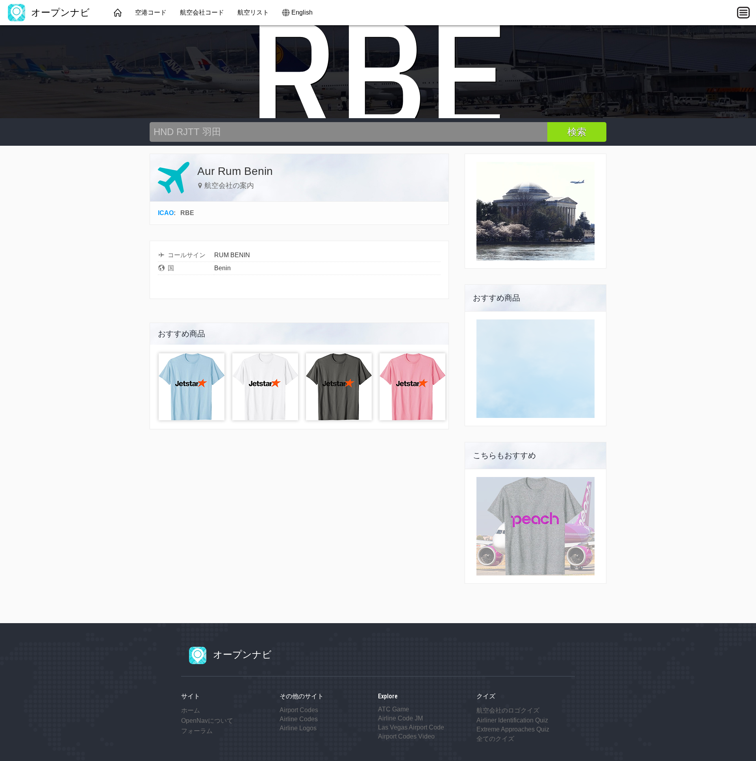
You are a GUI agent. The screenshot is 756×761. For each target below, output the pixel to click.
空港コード (151, 12)
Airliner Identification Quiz (512, 720)
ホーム (190, 710)
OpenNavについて (207, 720)
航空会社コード (202, 12)
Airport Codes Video (406, 736)
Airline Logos (298, 728)
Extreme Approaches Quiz (512, 729)
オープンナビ (59, 12)
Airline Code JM (400, 718)
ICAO (166, 213)
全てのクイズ (495, 738)
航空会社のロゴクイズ (507, 710)
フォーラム (197, 731)
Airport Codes (299, 710)
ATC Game (393, 709)
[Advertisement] (535, 368)
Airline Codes (299, 719)
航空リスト (253, 12)
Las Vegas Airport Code (411, 727)
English (302, 12)
